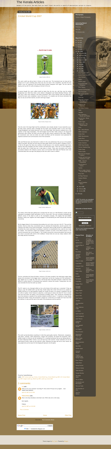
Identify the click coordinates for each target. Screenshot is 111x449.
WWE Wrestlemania (83, 136)
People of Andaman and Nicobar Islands (79, 356)
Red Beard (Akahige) (83, 140)
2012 (78, 40)
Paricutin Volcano (78, 352)
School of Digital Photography (83, 17)
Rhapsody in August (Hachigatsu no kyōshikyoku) (83, 101)
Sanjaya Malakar (82, 178)
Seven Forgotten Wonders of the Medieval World (90, 264)
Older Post (68, 415)
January (81, 191)
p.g (23, 386)
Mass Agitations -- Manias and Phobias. (84, 115)
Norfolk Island (81, 81)
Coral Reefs (79, 263)
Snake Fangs (81, 149)
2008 (78, 49)
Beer (77, 249)
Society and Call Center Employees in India (84, 158)
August (81, 62)
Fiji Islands (78, 279)
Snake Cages (81, 121)
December (81, 53)
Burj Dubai (78, 251)
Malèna (80, 79)
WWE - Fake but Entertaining (82, 161)
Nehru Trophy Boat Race (79, 339)
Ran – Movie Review (83, 129)
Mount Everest (79, 331)
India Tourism (79, 298)
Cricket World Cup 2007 (54, 377)
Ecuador (78, 276)
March (80, 186)
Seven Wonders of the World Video (90, 281)
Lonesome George (78, 322)
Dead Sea (78, 268)
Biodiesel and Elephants (81, 105)
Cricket (35, 377)
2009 (78, 47)
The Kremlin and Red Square (80, 382)
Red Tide (78, 29)
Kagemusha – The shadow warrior (83, 124)
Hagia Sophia (79, 290)
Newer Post (21, 415)
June (80, 66)
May (80, 68)
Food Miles (78, 281)
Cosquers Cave (79, 266)
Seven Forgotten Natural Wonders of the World (90, 259)
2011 (78, 42)
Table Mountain (79, 370)
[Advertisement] (44, 31)
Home (45, 415)
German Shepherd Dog (84, 147)
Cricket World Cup (42, 377)
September (82, 60)
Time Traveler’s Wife (83, 72)
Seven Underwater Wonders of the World (90, 270)
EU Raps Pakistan (83, 176)
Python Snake (82, 151)
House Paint (79, 293)
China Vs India (79, 261)
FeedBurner (88, 225)
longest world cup (27, 379)
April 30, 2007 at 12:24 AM (28, 406)
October (81, 57)
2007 (78, 51)
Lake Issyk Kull (79, 313)
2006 (78, 193)
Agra (77, 237)
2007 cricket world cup (27, 377)
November (81, 55)
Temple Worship (80, 373)
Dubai (79, 110)
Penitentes (78, 27)
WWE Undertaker (82, 132)
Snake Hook (81, 134)
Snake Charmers (82, 142)
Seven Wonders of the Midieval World (90, 276)
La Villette (78, 311)
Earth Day (80, 97)
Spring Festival (79, 365)
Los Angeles (79, 329)
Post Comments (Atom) (48, 419)
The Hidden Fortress (83, 108)
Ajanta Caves (79, 242)
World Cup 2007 (37, 379)
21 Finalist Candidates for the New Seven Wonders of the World (90, 241)
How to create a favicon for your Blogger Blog (84, 171)
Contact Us (78, 203)
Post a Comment (24, 409)
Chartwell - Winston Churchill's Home (78, 256)
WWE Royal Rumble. (83, 145)
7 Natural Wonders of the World (90, 248)
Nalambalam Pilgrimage (79, 335)
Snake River (81, 138)
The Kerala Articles (30, 2)
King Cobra (81, 173)
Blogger (66, 441)
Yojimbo (80, 168)
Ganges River (79, 284)
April (80, 71)
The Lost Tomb (79, 386)
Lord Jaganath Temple (79, 326)
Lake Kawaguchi (80, 316)
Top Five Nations (78, 393)
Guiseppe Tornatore (78, 287)
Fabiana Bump (26, 395)
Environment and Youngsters (82, 84)
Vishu (79, 127)
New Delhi (78, 346)
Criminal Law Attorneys (84, 89)
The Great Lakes (78, 376)
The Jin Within (79, 379)
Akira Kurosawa (82, 91)
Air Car (77, 240)
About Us (90, 202)
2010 (78, 45)
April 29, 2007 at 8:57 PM (28, 392)
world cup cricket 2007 (47, 379)
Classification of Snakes (82, 165)
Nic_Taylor (54, 441)
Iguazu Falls (79, 295)
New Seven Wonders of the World (90, 254)
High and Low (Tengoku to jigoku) (84, 154)
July (80, 64)
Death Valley (79, 271)
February (81, 188)
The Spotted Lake (80, 32)
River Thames (81, 87)
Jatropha (80, 112)
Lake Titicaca (81, 77)
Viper (79, 180)
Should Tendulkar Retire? (82, 183)
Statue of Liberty (80, 368)
